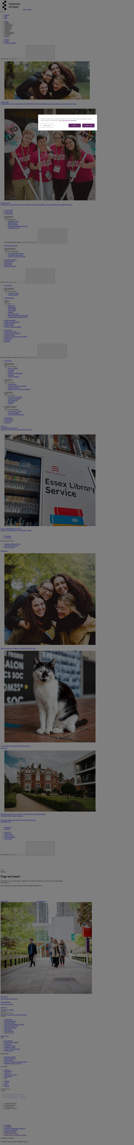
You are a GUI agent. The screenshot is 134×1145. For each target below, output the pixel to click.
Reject (74, 125)
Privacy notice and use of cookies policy (67, 120)
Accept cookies (88, 125)
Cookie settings (47, 125)
